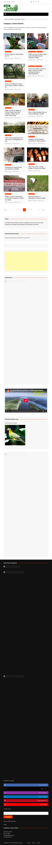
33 (39, 209)
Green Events (18, 19)
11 (31, 209)
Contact (12, 1)
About (5, 1)
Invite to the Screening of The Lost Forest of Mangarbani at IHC (14, 139)
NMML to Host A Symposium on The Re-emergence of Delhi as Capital (14, 198)
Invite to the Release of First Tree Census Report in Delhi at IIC (14, 85)
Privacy (33, 842)
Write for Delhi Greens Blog (10, 821)
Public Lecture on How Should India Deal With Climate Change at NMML (37, 55)
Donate (8, 1)
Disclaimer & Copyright (9, 780)
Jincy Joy (31, 170)
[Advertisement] (26, 261)
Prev (6, 209)
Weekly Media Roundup (12, 233)
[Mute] (43, 411)
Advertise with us (7, 809)
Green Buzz (11, 19)
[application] (26, 400)
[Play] (6, 411)
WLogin (28, 842)
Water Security (38, 66)
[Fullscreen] (45, 411)
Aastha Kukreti (32, 59)
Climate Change (32, 51)
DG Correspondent (9, 58)
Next (43, 209)
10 (28, 209)
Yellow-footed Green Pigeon (11, 423)
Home (6, 19)
